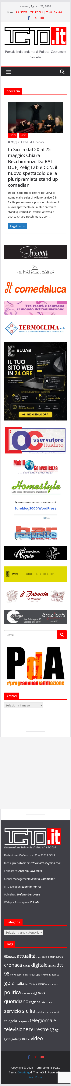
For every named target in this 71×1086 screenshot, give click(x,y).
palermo (42, 983)
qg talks (39, 993)
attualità (26, 955)
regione (34, 1002)
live (26, 984)
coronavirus (55, 957)
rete (43, 1002)
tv (29, 1039)
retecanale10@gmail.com (45, 863)
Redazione (38, 142)
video (37, 1038)
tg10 (58, 1030)
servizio (12, 1011)
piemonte (53, 984)
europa (36, 974)
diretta (52, 965)
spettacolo (47, 1012)
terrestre (39, 1029)
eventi (44, 974)
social (39, 1012)
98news (10, 956)
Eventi (12, 135)
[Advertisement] (35, 773)
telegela (10, 1021)
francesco (53, 974)
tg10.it (22, 1039)
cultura (26, 965)
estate (28, 974)
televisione (16, 1029)
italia (19, 983)
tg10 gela (11, 1039)
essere (20, 974)
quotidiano (16, 1001)
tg (51, 1029)
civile (44, 957)
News (23, 135)
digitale (39, 964)
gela (9, 982)
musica (33, 983)
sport (56, 1012)
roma (49, 1002)
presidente (27, 993)
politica (12, 992)
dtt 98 (13, 974)
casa (38, 956)
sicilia (28, 1011)
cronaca (13, 964)
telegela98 (23, 1021)
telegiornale (43, 1020)
